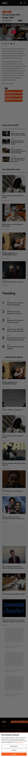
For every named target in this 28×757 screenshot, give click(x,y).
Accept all (14, 754)
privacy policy (18, 742)
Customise (14, 750)
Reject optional (14, 746)
